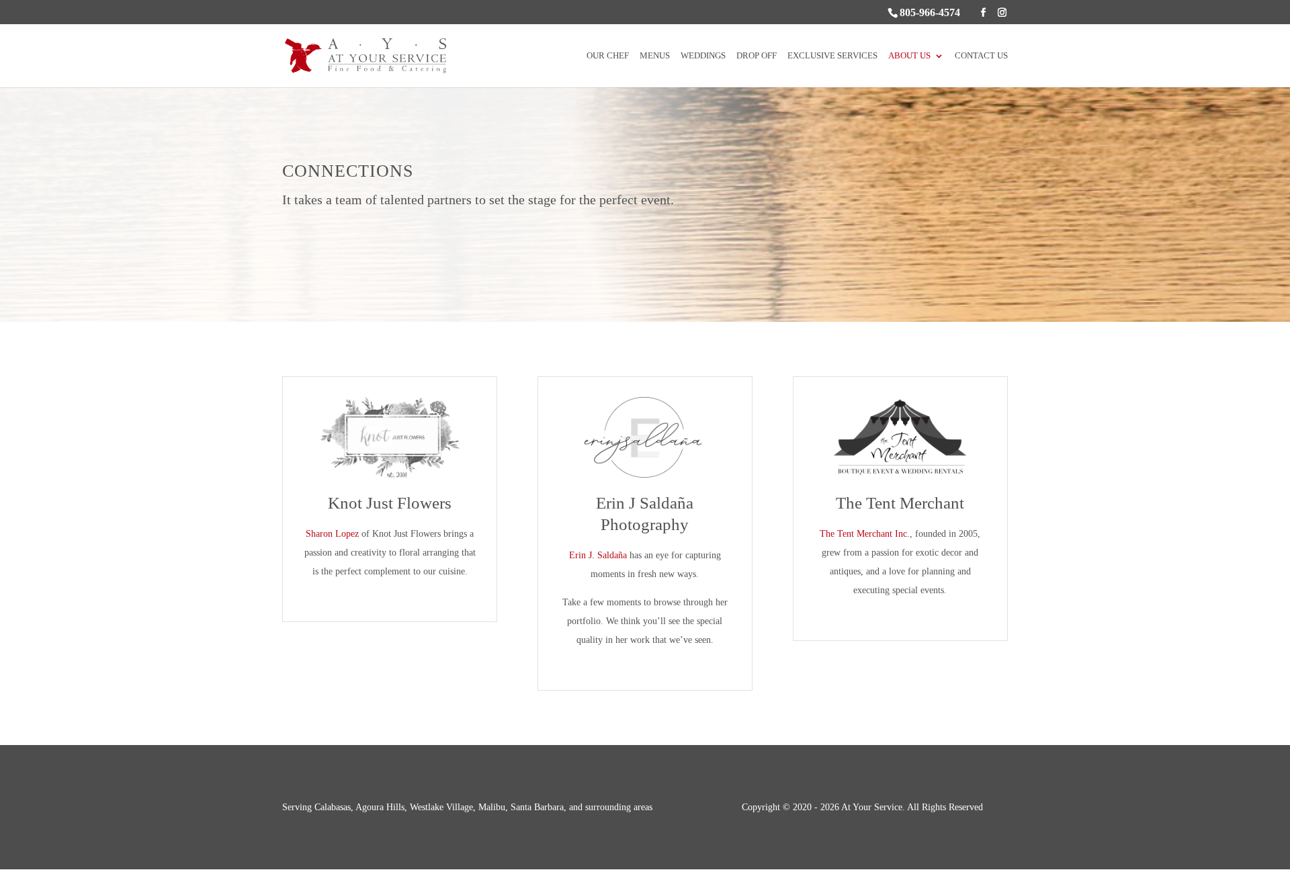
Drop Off (756, 55)
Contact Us (981, 55)
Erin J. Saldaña (598, 555)
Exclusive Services (832, 55)
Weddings (703, 55)
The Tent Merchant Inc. (865, 534)
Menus (655, 55)
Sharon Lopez (332, 534)
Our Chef (608, 55)
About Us (909, 55)
